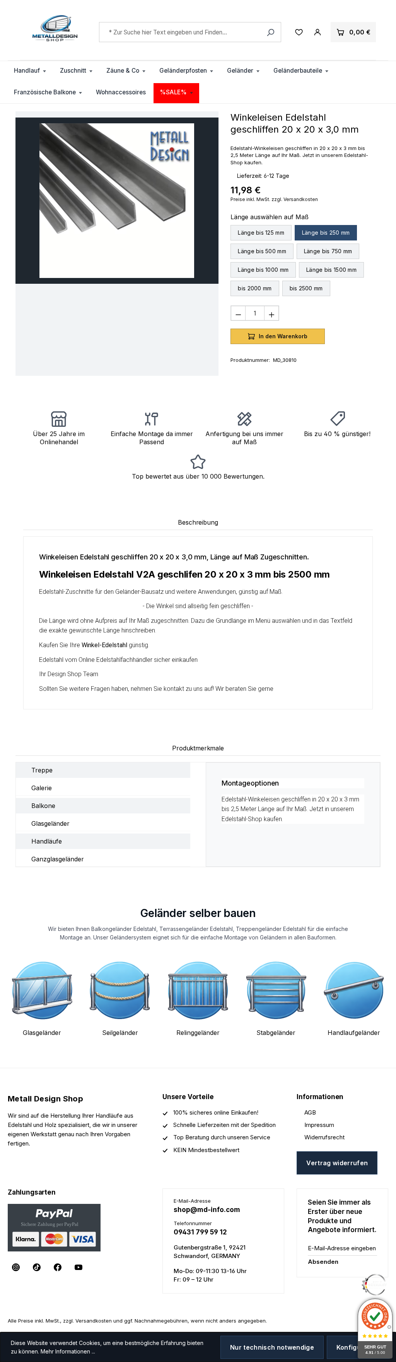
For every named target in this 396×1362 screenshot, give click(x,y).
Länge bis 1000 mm (263, 269)
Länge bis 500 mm (262, 251)
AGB (310, 1112)
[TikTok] (37, 1267)
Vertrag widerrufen (337, 1163)
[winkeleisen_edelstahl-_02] (116, 200)
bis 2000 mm (254, 288)
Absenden (323, 1261)
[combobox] (190, 32)
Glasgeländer (50, 823)
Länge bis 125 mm (261, 232)
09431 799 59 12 (200, 1232)
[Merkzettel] (298, 32)
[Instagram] (16, 1267)
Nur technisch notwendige (272, 1347)
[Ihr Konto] (317, 32)
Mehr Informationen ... (68, 1351)
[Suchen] (270, 32)
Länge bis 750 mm (328, 251)
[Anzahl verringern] (238, 313)
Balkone (43, 806)
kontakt (174, 688)
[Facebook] (58, 1267)
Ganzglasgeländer (57, 859)
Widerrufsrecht (324, 1137)
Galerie (41, 788)
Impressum (319, 1124)
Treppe (42, 770)
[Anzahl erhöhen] (271, 313)
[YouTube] (78, 1267)
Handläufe (46, 841)
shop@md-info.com (207, 1210)
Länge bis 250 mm (326, 232)
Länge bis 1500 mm (331, 269)
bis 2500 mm (306, 288)
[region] (117, 201)
